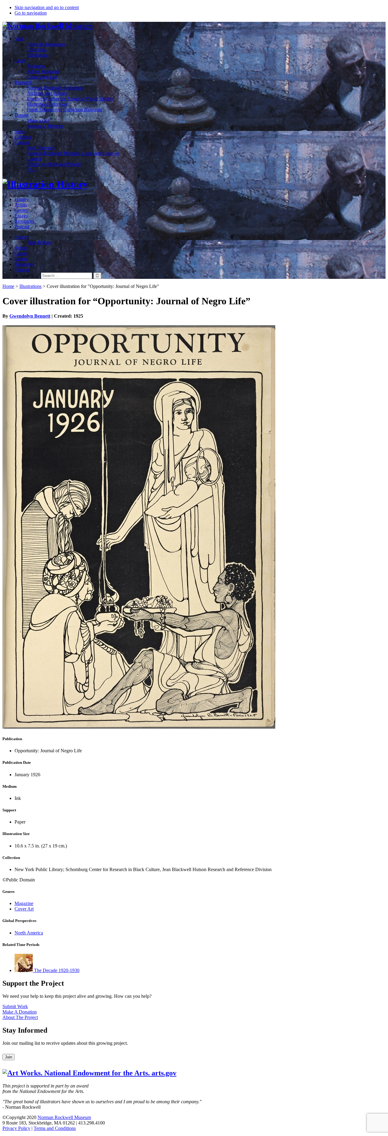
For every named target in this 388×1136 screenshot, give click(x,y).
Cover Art (24, 908)
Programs (36, 65)
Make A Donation (19, 1011)
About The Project (20, 1017)
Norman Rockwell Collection (55, 87)
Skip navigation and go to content (47, 7)
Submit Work (15, 1006)
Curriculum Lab (42, 76)
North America (29, 932)
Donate (21, 115)
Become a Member (45, 126)
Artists (21, 204)
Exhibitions (37, 55)
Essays (21, 215)
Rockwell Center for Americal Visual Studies (70, 98)
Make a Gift (38, 120)
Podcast (22, 226)
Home (8, 286)
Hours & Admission (46, 44)
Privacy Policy (16, 1128)
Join (8, 1057)
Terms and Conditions (55, 1128)
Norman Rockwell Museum (64, 1117)
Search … (30, 275)
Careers (34, 158)
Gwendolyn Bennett (29, 316)
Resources (24, 221)
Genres (21, 210)
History (22, 199)
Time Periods (39, 242)
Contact (22, 142)
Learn (20, 60)
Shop (20, 131)
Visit (19, 38)
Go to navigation (31, 12)
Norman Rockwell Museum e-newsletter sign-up (73, 153)
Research (23, 82)
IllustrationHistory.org (48, 104)
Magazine (24, 903)
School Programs (43, 71)
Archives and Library (47, 93)
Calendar (23, 136)
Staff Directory (41, 147)
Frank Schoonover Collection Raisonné (64, 109)
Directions (36, 49)
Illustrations (30, 286)
